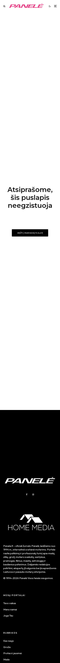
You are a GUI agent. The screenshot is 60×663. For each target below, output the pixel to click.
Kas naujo (8, 640)
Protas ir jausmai (12, 653)
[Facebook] (27, 494)
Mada (6, 659)
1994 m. (7, 549)
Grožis (7, 647)
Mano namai (10, 609)
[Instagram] (33, 494)
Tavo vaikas (9, 603)
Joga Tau (8, 615)
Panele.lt (8, 545)
